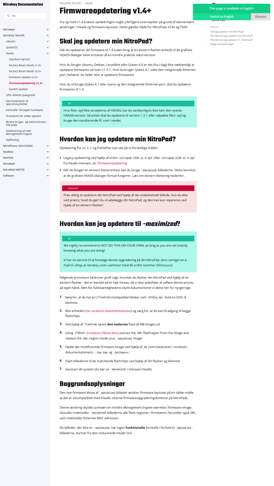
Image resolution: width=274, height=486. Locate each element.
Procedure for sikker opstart (23, 116)
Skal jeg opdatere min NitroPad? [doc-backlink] (106, 41)
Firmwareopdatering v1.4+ (26, 83)
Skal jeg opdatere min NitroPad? (227, 31)
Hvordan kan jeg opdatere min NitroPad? (231, 35)
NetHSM (8, 157)
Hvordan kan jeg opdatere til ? (231, 39)
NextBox (8, 151)
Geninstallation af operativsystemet (17, 102)
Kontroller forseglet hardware (24, 110)
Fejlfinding (12, 140)
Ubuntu (10, 41)
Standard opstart (19, 59)
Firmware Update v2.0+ (23, 77)
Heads (10, 53)
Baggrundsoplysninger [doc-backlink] (92, 384)
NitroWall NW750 (13, 169)
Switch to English (222, 17)
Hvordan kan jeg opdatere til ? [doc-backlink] (120, 224)
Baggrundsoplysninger (222, 44)
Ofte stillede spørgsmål (20, 95)
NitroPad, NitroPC (14, 35)
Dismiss (260, 17)
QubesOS (12, 47)
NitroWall (9, 163)
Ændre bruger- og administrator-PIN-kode (26, 123)
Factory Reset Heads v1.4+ (25, 65)
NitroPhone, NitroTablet (18, 146)
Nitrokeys (9, 29)
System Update (18, 89)
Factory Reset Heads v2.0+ (25, 71)
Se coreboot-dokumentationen (108, 311)
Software (8, 175)
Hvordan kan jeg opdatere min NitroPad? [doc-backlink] (118, 139)
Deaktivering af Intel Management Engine (19, 132)
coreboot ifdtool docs (103, 333)
